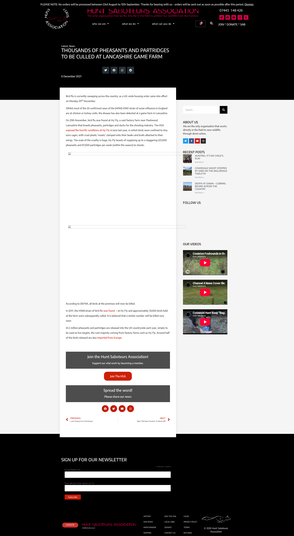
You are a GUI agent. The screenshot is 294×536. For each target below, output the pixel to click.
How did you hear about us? (79, 483)
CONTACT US (169, 533)
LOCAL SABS (169, 522)
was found (109, 310)
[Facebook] (227, 17)
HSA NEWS (148, 522)
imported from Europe (109, 337)
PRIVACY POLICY (190, 522)
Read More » (199, 162)
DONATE (168, 527)
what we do (129, 23)
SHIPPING (147, 533)
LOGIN (186, 516)
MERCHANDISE (149, 527)
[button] (211, 23)
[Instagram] (239, 17)
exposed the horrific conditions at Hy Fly (88, 130)
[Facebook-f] (191, 141)
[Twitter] (221, 17)
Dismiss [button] (249, 4)
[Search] (223, 110)
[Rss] (246, 17)
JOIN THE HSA (170, 516)
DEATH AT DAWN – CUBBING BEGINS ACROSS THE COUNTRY (210, 186)
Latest (64, 46)
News (72, 46)
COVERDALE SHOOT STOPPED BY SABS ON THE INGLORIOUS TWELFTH (211, 171)
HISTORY (147, 516)
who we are (99, 23)
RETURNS (188, 533)
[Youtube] (233, 17)
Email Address (72, 469)
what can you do (162, 23)
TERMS (187, 527)
